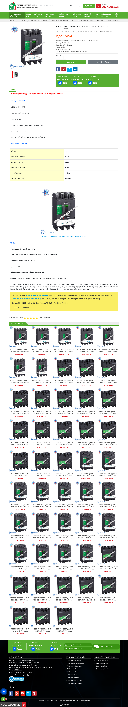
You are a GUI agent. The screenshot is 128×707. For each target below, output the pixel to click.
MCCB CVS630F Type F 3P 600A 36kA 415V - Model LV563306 (86, 476)
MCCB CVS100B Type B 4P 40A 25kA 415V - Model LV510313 (64, 631)
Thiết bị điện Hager (73, 669)
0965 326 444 (27, 672)
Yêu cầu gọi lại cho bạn (75, 648)
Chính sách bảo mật (102, 669)
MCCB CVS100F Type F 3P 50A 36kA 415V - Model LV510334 (108, 538)
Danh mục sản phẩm (15, 15)
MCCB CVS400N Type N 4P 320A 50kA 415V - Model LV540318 (86, 351)
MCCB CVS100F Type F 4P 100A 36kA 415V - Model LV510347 (20, 445)
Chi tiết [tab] (12, 89)
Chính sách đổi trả (101, 666)
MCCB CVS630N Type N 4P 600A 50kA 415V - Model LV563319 (19, 351)
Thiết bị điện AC (72, 674)
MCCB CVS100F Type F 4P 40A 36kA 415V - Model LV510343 (108, 445)
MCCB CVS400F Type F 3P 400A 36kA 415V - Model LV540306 (19, 507)
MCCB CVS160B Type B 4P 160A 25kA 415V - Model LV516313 (42, 600)
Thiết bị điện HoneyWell (74, 683)
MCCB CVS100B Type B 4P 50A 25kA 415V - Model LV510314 (42, 631)
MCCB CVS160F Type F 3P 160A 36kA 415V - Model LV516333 (108, 507)
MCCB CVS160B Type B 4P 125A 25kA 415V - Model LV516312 (64, 600)
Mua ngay (71, 62)
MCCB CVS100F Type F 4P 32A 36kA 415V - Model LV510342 (20, 476)
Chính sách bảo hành (102, 663)
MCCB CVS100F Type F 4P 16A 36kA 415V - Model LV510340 (64, 476)
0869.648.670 (77, 79)
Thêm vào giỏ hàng (103, 62)
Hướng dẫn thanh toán (75, 645)
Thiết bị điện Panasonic (74, 666)
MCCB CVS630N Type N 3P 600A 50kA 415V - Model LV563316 (108, 351)
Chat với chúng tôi (106, 646)
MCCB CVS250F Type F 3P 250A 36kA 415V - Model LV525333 (64, 507)
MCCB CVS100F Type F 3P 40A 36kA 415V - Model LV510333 (20, 569)
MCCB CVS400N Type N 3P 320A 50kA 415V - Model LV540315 (42, 383)
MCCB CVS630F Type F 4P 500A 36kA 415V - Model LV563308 (86, 383)
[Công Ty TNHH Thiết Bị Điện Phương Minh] (23, 6)
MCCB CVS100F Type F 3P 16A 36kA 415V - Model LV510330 (86, 569)
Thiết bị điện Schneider (74, 660)
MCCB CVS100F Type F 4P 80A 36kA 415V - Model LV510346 (42, 445)
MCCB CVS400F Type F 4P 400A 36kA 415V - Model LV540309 (108, 383)
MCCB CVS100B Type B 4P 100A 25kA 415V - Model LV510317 (86, 600)
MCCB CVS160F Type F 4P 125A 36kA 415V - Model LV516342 (108, 414)
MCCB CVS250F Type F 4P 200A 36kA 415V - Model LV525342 (64, 414)
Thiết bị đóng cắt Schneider (75, 663)
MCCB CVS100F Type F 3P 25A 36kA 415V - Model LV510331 (64, 569)
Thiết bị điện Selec (73, 672)
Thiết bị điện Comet (73, 677)
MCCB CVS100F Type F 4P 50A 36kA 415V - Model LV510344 (86, 445)
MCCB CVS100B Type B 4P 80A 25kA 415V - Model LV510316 (108, 600)
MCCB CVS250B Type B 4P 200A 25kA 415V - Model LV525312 (19, 600)
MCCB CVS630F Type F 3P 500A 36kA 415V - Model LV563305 (108, 476)
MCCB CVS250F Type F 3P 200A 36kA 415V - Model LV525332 (86, 507)
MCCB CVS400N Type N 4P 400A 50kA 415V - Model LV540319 (64, 351)
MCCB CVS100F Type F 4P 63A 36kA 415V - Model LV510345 (64, 445)
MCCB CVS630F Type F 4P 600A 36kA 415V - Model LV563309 (64, 383)
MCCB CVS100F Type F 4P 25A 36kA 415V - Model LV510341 (42, 476)
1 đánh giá (65, 28)
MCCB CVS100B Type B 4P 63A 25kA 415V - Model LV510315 (19, 631)
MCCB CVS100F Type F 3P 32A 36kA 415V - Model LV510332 (42, 569)
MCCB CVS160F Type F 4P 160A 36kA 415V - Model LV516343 (86, 414)
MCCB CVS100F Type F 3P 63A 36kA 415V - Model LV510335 (86, 538)
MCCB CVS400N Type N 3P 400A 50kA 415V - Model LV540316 (19, 383)
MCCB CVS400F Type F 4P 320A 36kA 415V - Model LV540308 (19, 414)
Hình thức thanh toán (102, 660)
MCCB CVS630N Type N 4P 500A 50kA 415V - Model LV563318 (42, 351)
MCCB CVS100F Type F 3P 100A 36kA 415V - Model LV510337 (42, 538)
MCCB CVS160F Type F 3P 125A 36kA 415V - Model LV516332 (20, 538)
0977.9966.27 (63, 79)
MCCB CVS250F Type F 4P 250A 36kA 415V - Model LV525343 (42, 414)
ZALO (3, 691)
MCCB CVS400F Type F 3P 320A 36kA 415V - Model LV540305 (42, 507)
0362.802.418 (93, 79)
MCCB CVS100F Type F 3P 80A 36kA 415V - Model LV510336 (64, 538)
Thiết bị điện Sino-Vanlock (75, 680)
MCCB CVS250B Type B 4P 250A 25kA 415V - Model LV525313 (108, 569)
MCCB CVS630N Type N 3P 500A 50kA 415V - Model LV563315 (64, 237)
